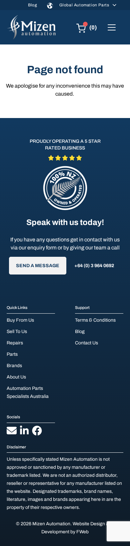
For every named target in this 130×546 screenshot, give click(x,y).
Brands (14, 365)
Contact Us (86, 342)
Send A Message (37, 265)
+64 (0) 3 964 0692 (94, 265)
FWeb (82, 531)
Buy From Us (20, 320)
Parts (12, 354)
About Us (16, 376)
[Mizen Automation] (31, 27)
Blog (32, 5)
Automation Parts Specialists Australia (28, 392)
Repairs (15, 342)
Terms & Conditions (95, 320)
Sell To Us (17, 331)
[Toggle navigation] (111, 27)
